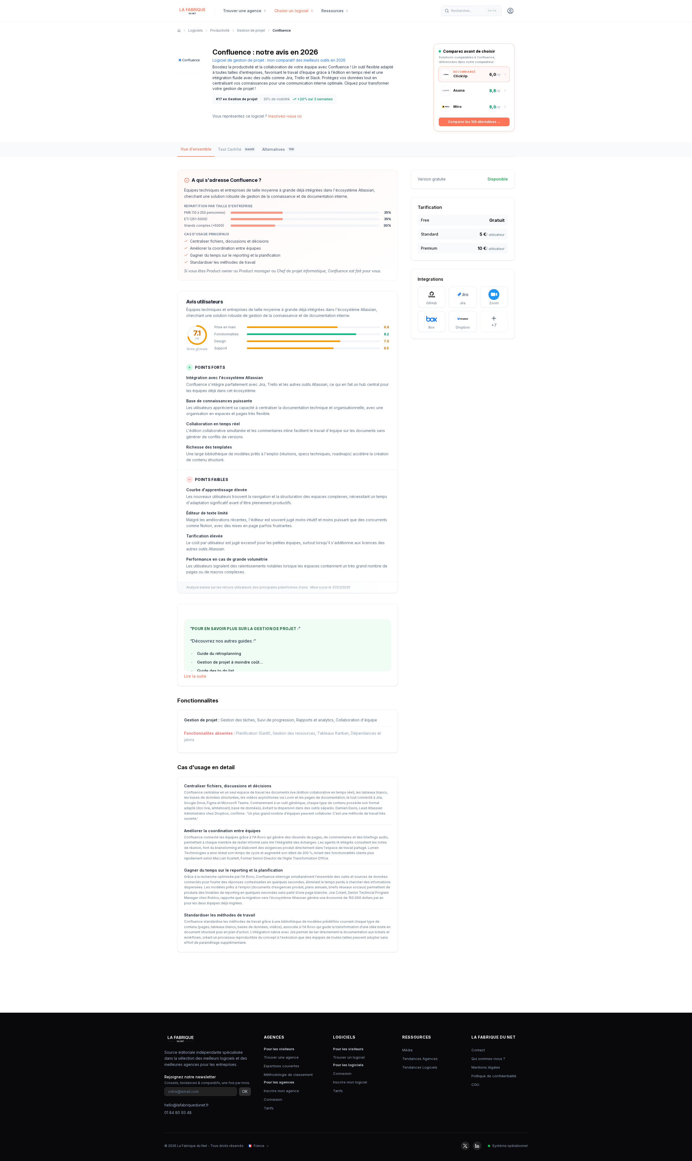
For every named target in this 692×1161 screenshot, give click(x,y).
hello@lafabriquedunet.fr (186, 1105)
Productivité (219, 30)
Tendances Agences (420, 1058)
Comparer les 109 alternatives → (474, 122)
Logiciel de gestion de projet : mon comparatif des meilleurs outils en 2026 (278, 60)
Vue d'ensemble (196, 149)
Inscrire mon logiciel (350, 1082)
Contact (478, 1050)
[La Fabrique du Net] (192, 10)
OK (245, 1091)
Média (407, 1050)
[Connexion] (510, 10)
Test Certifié (236, 149)
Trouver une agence (281, 1057)
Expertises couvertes (281, 1066)
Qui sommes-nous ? (488, 1058)
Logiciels (195, 30)
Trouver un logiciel (349, 1057)
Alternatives (278, 149)
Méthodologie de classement (288, 1074)
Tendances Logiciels (419, 1067)
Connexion (273, 1099)
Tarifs (269, 1108)
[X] (465, 1146)
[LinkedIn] (477, 1146)
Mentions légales (485, 1067)
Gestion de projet (251, 30)
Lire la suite (195, 676)
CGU (475, 1084)
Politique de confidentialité (493, 1076)
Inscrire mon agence (281, 1091)
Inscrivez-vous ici (285, 116)
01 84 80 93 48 (178, 1112)
